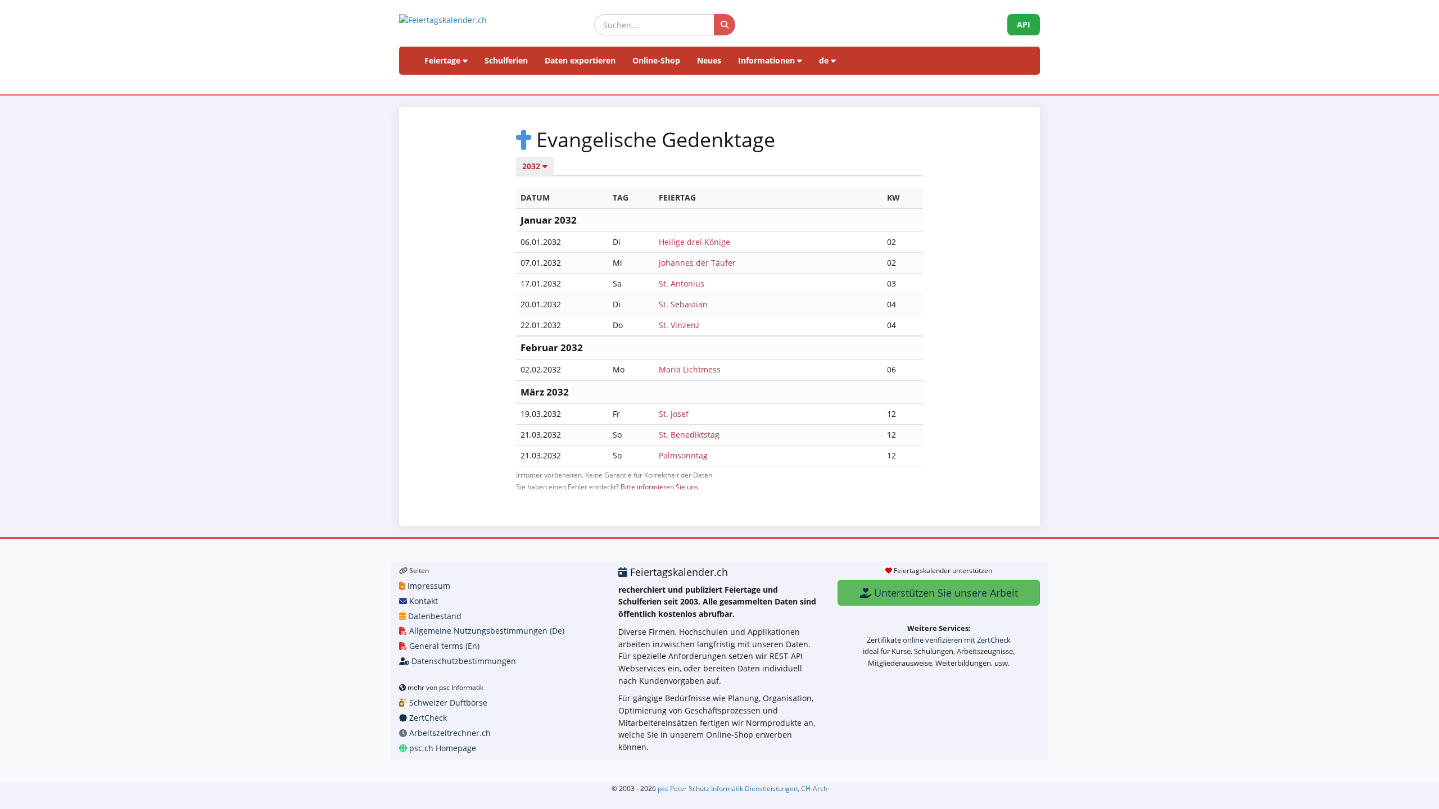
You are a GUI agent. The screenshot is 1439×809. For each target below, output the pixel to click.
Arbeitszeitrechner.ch (449, 733)
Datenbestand (433, 616)
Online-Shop (656, 60)
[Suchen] (724, 24)
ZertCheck (427, 717)
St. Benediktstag (689, 434)
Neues (709, 60)
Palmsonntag (683, 455)
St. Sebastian (683, 304)
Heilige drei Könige (694, 242)
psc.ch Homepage (441, 748)
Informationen (767, 60)
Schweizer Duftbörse (447, 702)
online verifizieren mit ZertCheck (957, 640)
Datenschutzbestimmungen (462, 661)
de (825, 60)
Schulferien (506, 60)
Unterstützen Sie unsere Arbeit (944, 592)
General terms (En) (443, 645)
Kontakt (422, 601)
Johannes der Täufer (697, 262)
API (1023, 24)
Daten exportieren (580, 60)
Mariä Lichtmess (690, 369)
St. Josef (674, 413)
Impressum (427, 585)
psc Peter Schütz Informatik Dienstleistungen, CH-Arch (742, 788)
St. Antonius (681, 283)
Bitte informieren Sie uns (659, 486)
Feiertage (443, 60)
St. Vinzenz (679, 325)
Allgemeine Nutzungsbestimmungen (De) (485, 630)
